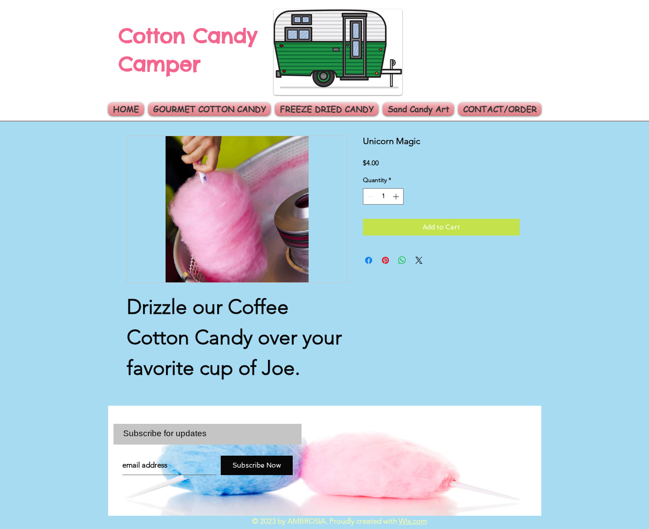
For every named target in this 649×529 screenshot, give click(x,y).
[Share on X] (419, 260)
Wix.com (413, 521)
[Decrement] (369, 196)
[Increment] (396, 196)
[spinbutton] (383, 196)
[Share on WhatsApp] (402, 260)
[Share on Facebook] (368, 260)
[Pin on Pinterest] (385, 260)
